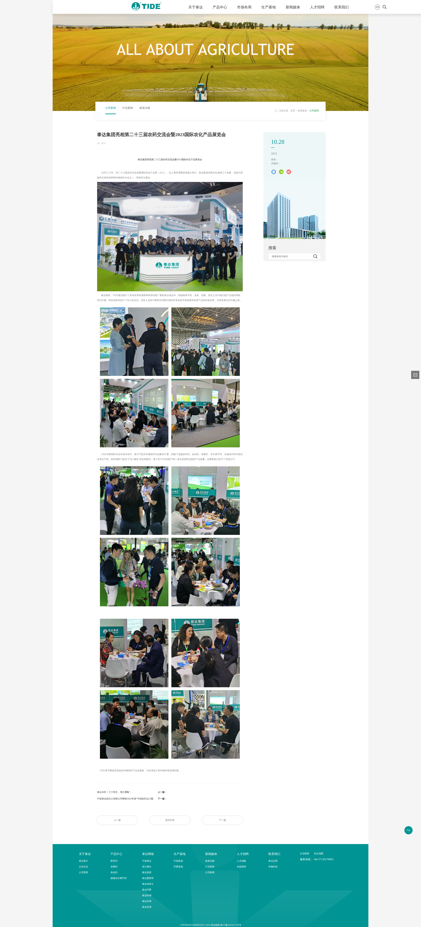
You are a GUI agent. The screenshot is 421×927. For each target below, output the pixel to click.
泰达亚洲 (146, 907)
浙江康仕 (146, 866)
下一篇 (222, 820)
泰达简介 (83, 861)
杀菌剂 (114, 866)
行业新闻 (127, 107)
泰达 (147, 7)
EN (377, 7)
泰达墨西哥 (148, 878)
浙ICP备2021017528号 (230, 925)
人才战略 (241, 861)
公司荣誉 (83, 872)
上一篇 (117, 820)
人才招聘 (317, 6)
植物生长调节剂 (119, 878)
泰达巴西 (146, 889)
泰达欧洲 (146, 895)
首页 (292, 110)
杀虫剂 (114, 872)
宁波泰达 (146, 861)
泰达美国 (146, 872)
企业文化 (83, 866)
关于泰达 (195, 6)
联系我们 (341, 6)
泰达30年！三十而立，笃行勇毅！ (114, 792)
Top (408, 830)
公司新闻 (110, 107)
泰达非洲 (146, 901)
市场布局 (244, 6)
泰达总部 (273, 861)
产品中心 (220, 6)
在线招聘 (241, 866)
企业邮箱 (304, 853)
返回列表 (169, 820)
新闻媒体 (293, 6)
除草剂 (114, 861)
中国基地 (178, 861)
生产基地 (268, 6)
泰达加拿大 (148, 884)
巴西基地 (178, 866)
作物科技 (273, 866)
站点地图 (318, 853)
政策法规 (144, 107)
